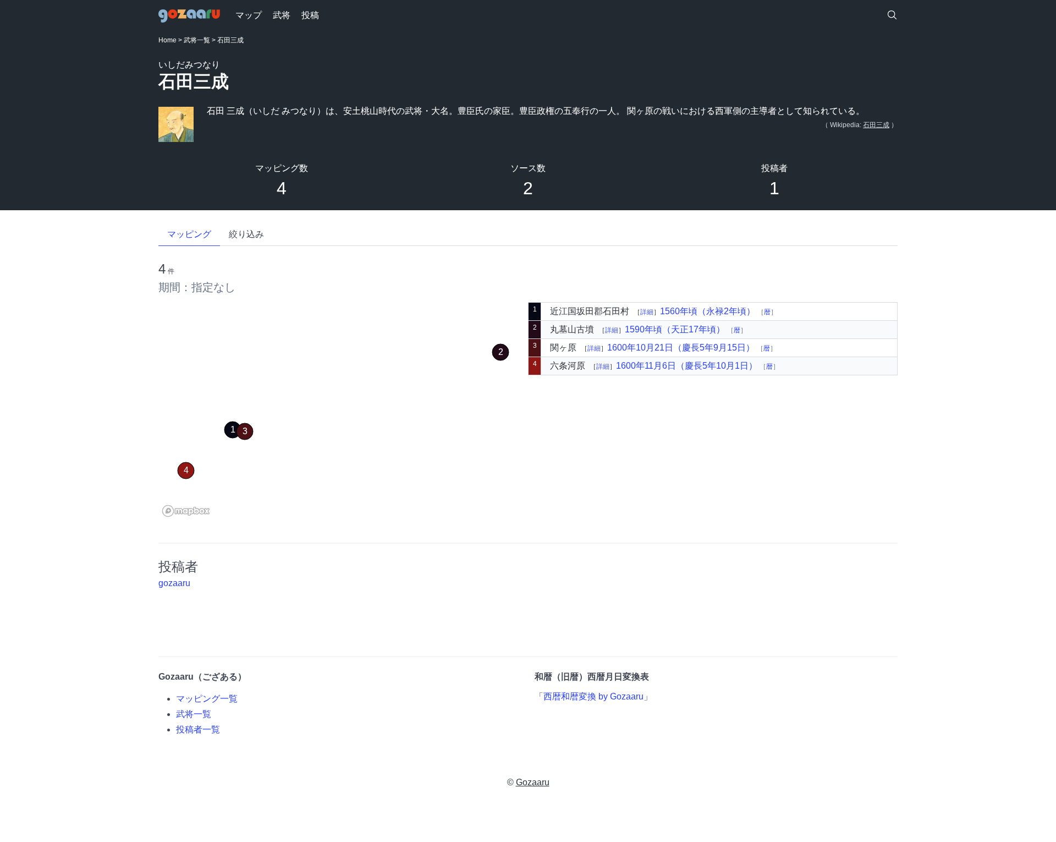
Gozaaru (532, 782)
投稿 (310, 15)
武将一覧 (197, 40)
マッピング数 (281, 168)
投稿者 (774, 168)
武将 (281, 15)
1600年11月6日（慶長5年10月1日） (688, 365)
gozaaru (174, 583)
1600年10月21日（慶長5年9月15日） (682, 347)
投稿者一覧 (198, 729)
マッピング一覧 (207, 698)
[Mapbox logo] (186, 511)
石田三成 (876, 125)
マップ (248, 15)
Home (167, 40)
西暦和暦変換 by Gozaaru (593, 696)
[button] (233, 430)
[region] (343, 411)
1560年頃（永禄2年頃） (708, 311)
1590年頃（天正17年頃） (676, 329)
